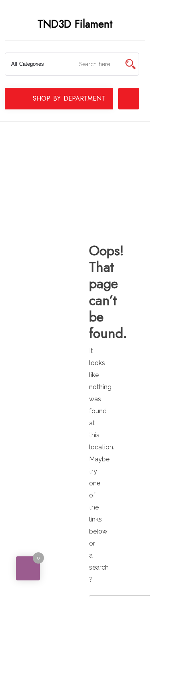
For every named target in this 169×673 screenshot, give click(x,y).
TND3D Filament (75, 24)
